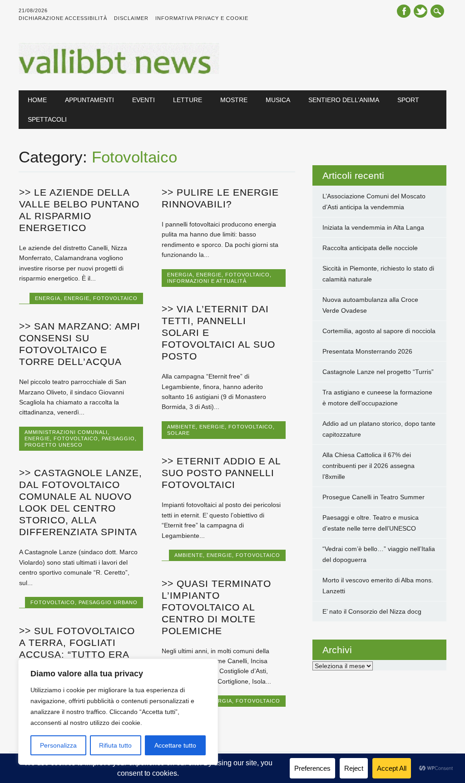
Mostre (233, 99)
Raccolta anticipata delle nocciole (370, 247)
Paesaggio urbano (108, 602)
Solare (178, 433)
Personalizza (58, 745)
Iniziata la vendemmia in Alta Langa (373, 227)
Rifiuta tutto (115, 745)
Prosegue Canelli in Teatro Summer (373, 497)
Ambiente (181, 426)
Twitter (420, 11)
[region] (118, 712)
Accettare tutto (175, 745)
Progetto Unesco (54, 445)
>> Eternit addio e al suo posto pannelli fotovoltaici (221, 473)
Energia (47, 298)
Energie (76, 298)
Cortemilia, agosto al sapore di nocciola (378, 331)
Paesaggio (118, 438)
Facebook (404, 11)
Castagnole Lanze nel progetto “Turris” (378, 371)
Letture (187, 99)
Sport (408, 99)
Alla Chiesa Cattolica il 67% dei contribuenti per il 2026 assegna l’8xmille (368, 465)
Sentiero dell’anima (343, 99)
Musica (278, 99)
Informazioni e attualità (207, 281)
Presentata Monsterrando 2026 (367, 351)
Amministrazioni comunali (66, 432)
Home (37, 99)
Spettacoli (47, 119)
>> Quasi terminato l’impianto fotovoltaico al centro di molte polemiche (216, 607)
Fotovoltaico (115, 298)
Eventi (143, 99)
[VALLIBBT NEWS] (119, 71)
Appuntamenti (89, 99)
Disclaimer (131, 18)
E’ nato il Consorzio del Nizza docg (371, 611)
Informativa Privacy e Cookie (201, 18)
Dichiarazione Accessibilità (63, 18)
